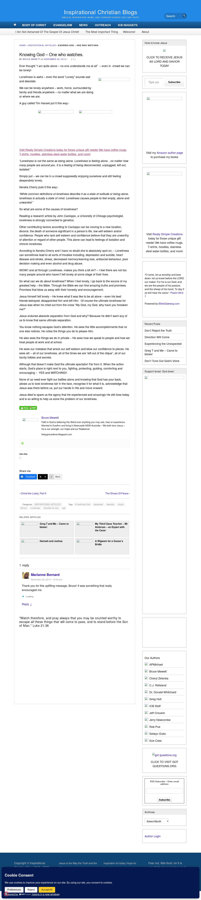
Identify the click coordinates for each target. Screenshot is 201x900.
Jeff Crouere (157, 713)
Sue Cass (155, 740)
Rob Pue (154, 727)
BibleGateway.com (169, 303)
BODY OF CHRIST (34, 25)
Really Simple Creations (167, 234)
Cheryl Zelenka (158, 678)
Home (22, 45)
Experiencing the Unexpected (163, 344)
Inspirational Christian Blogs (100, 12)
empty (120, 504)
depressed (98, 504)
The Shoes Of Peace (116, 493)
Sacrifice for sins (51, 507)
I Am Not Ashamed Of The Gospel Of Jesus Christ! (47, 32)
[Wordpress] (22, 443)
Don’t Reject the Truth (158, 330)
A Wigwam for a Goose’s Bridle (109, 542)
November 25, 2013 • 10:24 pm (46, 579)
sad (63, 507)
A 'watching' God (82, 504)
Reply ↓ (27, 604)
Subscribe (174, 82)
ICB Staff (155, 706)
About (145, 32)
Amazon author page (170, 152)
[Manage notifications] (6, 893)
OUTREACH (103, 25)
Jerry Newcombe (160, 720)
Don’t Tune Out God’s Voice (162, 361)
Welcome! (129, 32)
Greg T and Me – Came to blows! (54, 525)
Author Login (153, 836)
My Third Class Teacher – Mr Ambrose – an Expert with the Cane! (111, 527)
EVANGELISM (62, 25)
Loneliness (35, 507)
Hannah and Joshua (51, 541)
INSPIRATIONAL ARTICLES (42, 45)
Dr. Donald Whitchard (162, 692)
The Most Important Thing (101, 32)
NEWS (83, 25)
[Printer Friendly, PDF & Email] (28, 407)
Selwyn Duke (157, 733)
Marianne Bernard (45, 574)
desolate (110, 504)
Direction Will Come (157, 337)
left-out (24, 507)
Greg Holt (155, 699)
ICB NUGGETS (128, 25)
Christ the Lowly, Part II (33, 493)
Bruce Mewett (31, 59)
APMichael (156, 664)
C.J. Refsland (157, 685)
